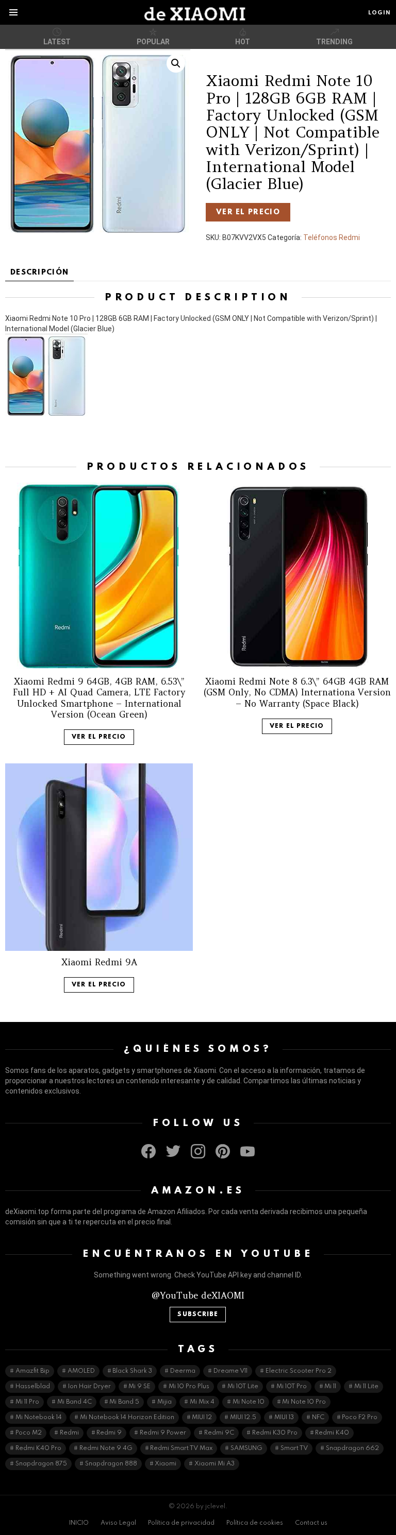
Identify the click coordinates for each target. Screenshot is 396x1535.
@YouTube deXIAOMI (198, 1295)
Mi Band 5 (124, 1402)
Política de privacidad (181, 1523)
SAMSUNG (246, 1448)
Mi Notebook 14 (38, 1417)
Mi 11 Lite (366, 1387)
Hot (242, 42)
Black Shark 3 (132, 1371)
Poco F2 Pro (359, 1417)
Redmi (69, 1433)
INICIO (79, 1523)
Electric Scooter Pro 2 (299, 1371)
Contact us (311, 1523)
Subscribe (197, 1314)
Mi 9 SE (139, 1387)
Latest (57, 42)
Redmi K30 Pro (275, 1433)
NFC (318, 1417)
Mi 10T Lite (242, 1387)
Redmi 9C (219, 1433)
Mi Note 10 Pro (304, 1402)
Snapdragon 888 (111, 1464)
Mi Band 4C (74, 1402)
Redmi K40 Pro (38, 1448)
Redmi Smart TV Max (181, 1448)
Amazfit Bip (32, 1371)
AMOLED (81, 1371)
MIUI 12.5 (243, 1417)
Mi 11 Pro (27, 1402)
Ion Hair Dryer (89, 1387)
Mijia (164, 1402)
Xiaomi (165, 1464)
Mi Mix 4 (202, 1402)
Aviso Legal (118, 1523)
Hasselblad (32, 1387)
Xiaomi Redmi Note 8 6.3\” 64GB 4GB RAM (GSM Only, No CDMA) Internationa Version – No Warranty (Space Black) (297, 692)
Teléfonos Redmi (331, 237)
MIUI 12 (202, 1417)
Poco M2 (28, 1433)
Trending (334, 42)
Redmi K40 (332, 1433)
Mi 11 (330, 1387)
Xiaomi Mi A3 (214, 1464)
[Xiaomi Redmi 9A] (99, 857)
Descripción (39, 272)
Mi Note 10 (249, 1402)
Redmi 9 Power (163, 1433)
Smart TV (294, 1448)
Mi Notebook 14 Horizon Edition (127, 1417)
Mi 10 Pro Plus (189, 1387)
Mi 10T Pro (291, 1387)
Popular (153, 42)
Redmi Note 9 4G (106, 1448)
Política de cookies (254, 1523)
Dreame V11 (230, 1371)
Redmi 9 (109, 1433)
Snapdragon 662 (352, 1448)
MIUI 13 (284, 1417)
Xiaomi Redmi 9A (99, 962)
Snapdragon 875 (41, 1464)
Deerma (182, 1371)
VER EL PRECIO (248, 212)
